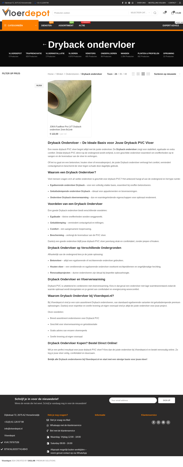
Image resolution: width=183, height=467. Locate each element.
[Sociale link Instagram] (125, 3)
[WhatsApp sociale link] (132, 3)
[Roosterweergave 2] (138, 74)
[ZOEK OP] (155, 13)
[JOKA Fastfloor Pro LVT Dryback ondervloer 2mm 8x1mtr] (69, 102)
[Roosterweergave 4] (148, 74)
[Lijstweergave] (133, 74)
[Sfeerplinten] (170, 380)
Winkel (59, 74)
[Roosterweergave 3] (143, 74)
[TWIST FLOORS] (35, 380)
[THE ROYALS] (102, 380)
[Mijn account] (180, 3)
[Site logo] (25, 12)
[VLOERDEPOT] (12, 380)
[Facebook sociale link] (122, 3)
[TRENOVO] (57, 380)
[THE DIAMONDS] (148, 380)
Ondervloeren (72, 74)
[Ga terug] (44, 44)
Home (51, 74)
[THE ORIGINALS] (125, 380)
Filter (39, 86)
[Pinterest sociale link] (129, 3)
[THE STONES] (80, 380)
